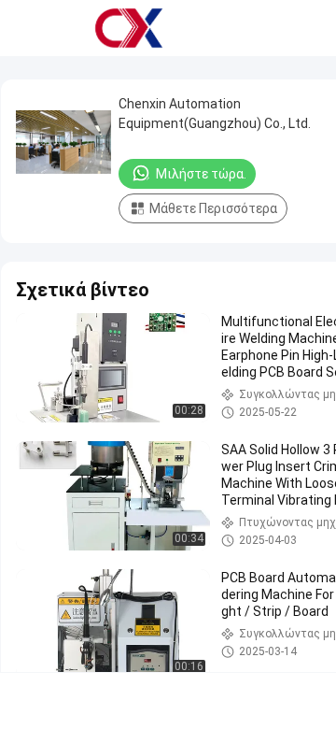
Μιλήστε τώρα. (201, 173)
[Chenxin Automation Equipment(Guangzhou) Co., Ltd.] (129, 28)
